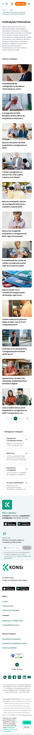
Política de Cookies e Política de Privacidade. (10, 729)
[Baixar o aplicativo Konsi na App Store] (10, 524)
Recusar (27, 727)
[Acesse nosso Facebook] (14, 677)
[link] (17, 13)
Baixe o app (20, 4)
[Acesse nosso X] (19, 677)
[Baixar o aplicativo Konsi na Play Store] (24, 524)
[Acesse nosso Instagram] (9, 677)
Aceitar (26, 722)
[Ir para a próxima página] (17, 423)
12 (27, 418)
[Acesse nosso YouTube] (29, 677)
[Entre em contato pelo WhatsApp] (5, 677)
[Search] (6, 3)
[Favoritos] (12, 3)
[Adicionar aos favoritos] (4, 66)
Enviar (27, 548)
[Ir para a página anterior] (7, 418)
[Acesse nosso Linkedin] (24, 677)
